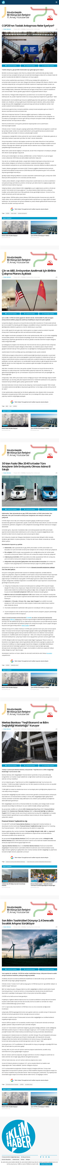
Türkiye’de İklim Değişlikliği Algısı (11, 1157)
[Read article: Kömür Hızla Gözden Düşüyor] (15, 227)
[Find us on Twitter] (43, 1157)
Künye (22, 1159)
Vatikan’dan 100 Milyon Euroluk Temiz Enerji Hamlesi (13, 884)
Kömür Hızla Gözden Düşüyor (10, 235)
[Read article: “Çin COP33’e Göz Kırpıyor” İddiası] (44, 227)
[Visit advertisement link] (29, 15)
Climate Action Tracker (12, 1084)
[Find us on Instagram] (46, 1157)
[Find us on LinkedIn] (49, 1157)
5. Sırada (28, 617)
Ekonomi (24, 729)
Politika (24, 29)
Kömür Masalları (6, 1159)
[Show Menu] (56, 2)
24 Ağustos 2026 (35, 237)
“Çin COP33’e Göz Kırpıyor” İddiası (40, 235)
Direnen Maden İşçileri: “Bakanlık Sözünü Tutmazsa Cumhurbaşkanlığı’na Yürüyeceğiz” (43, 884)
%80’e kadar (25, 625)
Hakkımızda (16, 1159)
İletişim (28, 1159)
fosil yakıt (13, 213)
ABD (7, 406)
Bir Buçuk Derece (25, 1157)
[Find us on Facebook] (40, 1157)
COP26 (7, 213)
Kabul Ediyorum (46, 1164)
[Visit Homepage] (3, 2)
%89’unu (12, 619)
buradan (49, 653)
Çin (10, 406)
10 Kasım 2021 (17, 729)
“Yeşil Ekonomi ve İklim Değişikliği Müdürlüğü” (39, 861)
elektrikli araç (14, 665)
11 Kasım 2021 (17, 29)
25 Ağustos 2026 (6, 237)
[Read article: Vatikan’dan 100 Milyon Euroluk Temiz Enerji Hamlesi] (15, 876)
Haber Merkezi (7, 29)
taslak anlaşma (22, 213)
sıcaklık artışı (28, 1084)
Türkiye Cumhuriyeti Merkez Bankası (15, 861)
